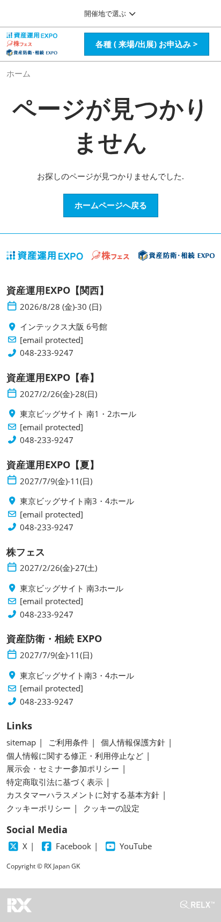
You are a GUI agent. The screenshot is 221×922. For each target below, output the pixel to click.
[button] (146, 44)
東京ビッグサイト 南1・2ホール (78, 414)
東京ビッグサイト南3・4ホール (77, 501)
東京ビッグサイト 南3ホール (71, 588)
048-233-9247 (46, 353)
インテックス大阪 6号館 (63, 327)
